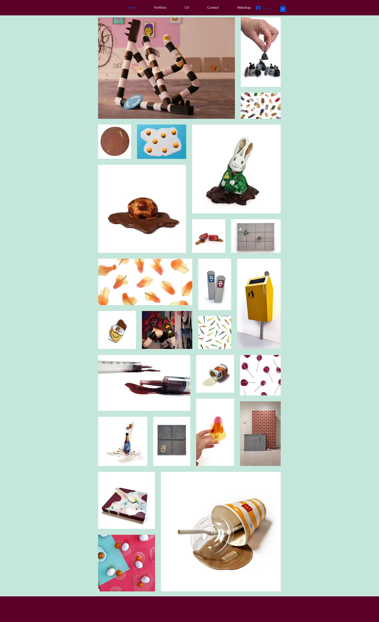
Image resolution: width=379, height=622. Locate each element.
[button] (283, 8)
